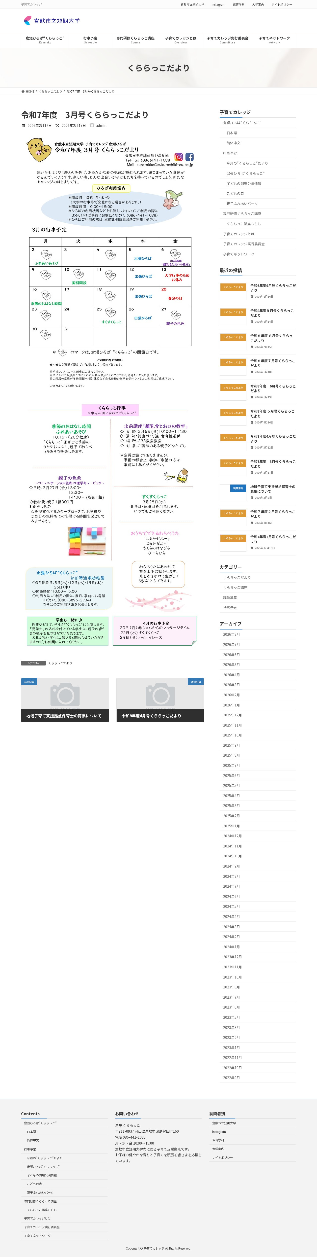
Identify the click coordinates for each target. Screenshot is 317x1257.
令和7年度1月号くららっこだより (273, 539)
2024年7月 (231, 886)
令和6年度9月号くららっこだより (273, 288)
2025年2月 (231, 815)
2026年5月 (231, 664)
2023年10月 (232, 977)
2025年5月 (231, 785)
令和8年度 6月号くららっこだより (273, 388)
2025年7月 (231, 765)
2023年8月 (231, 986)
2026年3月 (231, 684)
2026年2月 (231, 694)
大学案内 (258, 4)
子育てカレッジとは (238, 233)
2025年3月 (231, 805)
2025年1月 (231, 825)
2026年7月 (231, 644)
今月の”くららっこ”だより (247, 163)
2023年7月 (231, 997)
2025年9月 (231, 745)
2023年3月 (231, 1027)
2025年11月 (232, 725)
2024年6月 (231, 896)
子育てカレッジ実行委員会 (244, 243)
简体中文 (233, 142)
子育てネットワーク (238, 253)
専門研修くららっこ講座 (242, 213)
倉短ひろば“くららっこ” (242, 122)
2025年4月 (231, 795)
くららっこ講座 (235, 587)
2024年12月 (232, 835)
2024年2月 (231, 936)
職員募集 (230, 597)
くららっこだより (60, 663)
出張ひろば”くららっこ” (246, 173)
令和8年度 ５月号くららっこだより (272, 414)
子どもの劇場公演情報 (244, 183)
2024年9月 (231, 866)
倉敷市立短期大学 (192, 4)
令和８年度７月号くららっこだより (272, 363)
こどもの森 (235, 193)
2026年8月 (231, 634)
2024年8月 (231, 876)
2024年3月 (231, 926)
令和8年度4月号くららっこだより (273, 439)
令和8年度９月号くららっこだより (272, 313)
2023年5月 (231, 1017)
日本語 (232, 132)
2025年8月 (231, 755)
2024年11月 (232, 845)
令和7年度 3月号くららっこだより (273, 464)
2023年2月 (231, 1037)
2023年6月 (231, 1007)
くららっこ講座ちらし (244, 223)
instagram (218, 4)
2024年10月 (232, 855)
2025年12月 (232, 714)
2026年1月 (231, 704)
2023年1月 (231, 1047)
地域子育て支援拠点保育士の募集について (272, 489)
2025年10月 (232, 735)
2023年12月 (232, 956)
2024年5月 (231, 906)
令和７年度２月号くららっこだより (272, 514)
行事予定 (230, 153)
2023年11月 (232, 966)
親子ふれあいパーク (242, 203)
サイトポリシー (281, 4)
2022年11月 (232, 1057)
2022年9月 (231, 1077)
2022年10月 (232, 1067)
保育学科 (239, 4)
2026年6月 (231, 654)
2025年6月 (231, 775)
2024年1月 (231, 946)
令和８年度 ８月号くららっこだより (271, 338)
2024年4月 (231, 916)
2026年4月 (231, 674)
